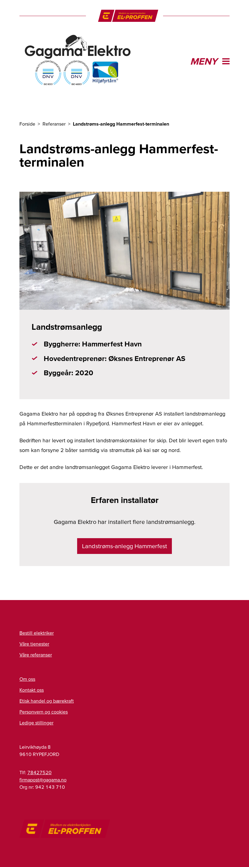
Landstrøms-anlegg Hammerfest (124, 546)
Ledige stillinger (36, 722)
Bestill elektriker (36, 633)
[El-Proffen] (128, 16)
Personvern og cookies (43, 711)
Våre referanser (35, 654)
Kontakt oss (31, 690)
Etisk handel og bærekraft (46, 700)
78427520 (39, 772)
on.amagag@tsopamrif (43, 779)
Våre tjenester (34, 643)
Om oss (27, 679)
